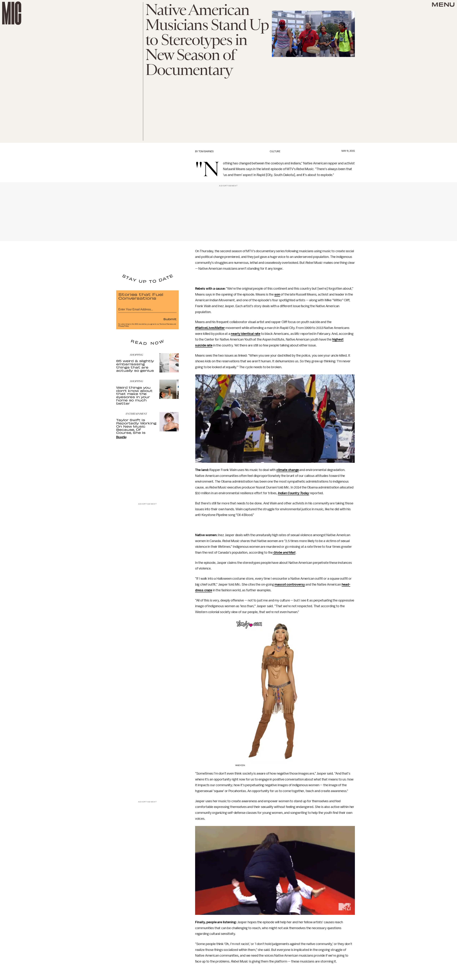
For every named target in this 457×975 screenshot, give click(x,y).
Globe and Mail (284, 552)
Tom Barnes (206, 151)
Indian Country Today (293, 493)
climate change (287, 470)
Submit (170, 319)
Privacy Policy (123, 326)
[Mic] (11, 13)
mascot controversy (290, 584)
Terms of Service (166, 324)
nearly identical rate (245, 334)
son (277, 294)
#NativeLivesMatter (210, 328)
